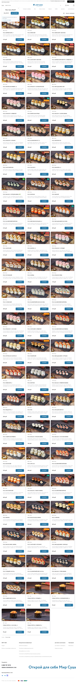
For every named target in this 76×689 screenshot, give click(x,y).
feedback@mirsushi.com (9, 667)
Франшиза (71, 645)
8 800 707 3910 (8, 5)
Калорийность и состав (24, 651)
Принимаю (71, 1)
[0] (72, 5)
